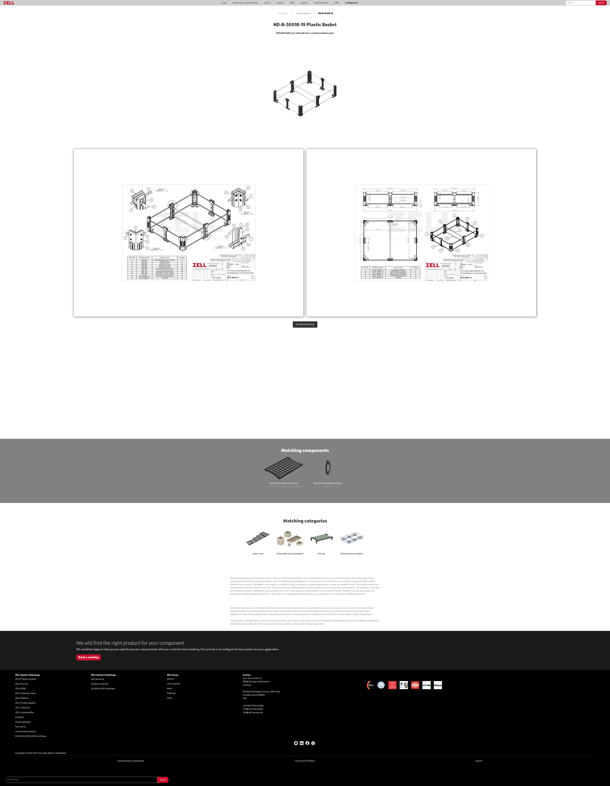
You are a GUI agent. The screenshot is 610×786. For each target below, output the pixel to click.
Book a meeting (88, 657)
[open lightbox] (188, 233)
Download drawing (305, 324)
